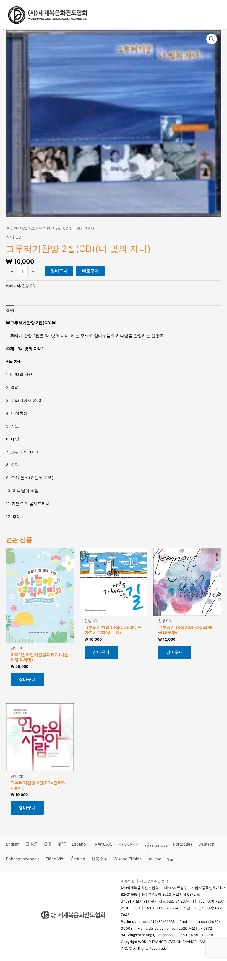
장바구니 (59, 270)
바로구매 (90, 270)
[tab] (10, 310)
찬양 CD (20, 228)
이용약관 (128, 881)
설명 (10, 310)
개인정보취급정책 (154, 881)
